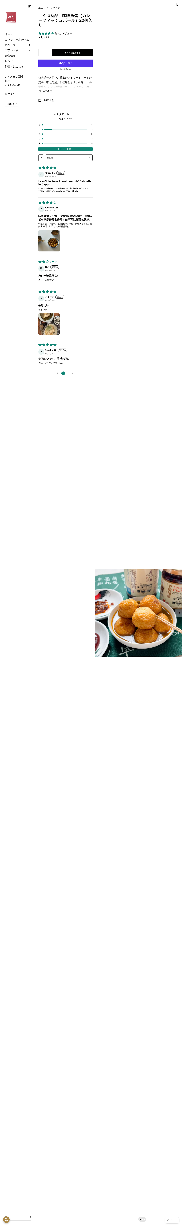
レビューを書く (65, 149)
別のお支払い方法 (65, 69)
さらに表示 (45, 91)
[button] (46, 33)
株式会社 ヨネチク (49, 7)
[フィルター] (41, 157)
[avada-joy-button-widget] (6, 1219)
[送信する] (30, 1217)
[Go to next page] (73, 373)
